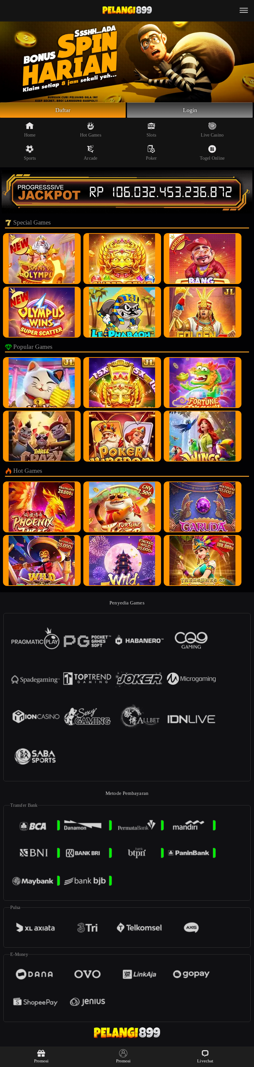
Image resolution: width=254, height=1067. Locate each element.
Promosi (41, 1060)
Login (190, 110)
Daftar (63, 110)
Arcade (90, 158)
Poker (151, 158)
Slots (151, 135)
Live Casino (212, 135)
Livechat (205, 1060)
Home (29, 135)
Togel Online (212, 158)
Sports (30, 158)
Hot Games (90, 135)
